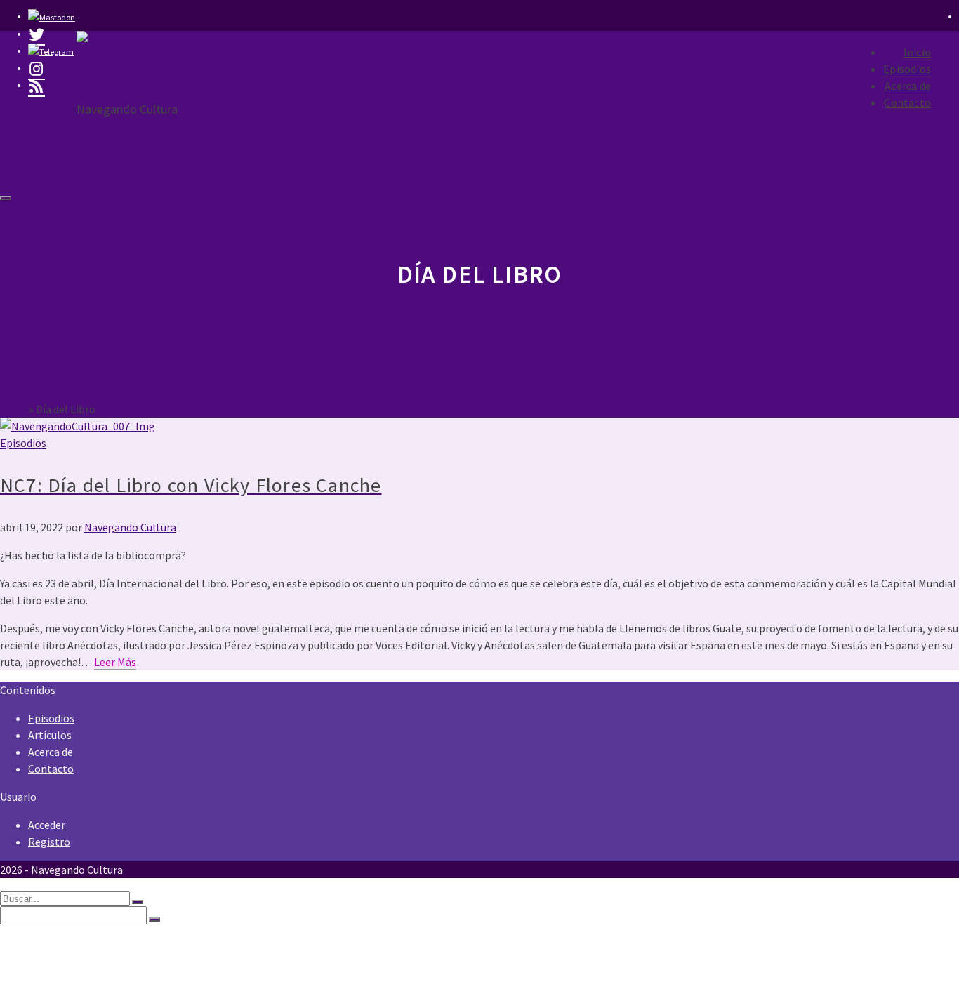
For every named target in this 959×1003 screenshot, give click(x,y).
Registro (49, 842)
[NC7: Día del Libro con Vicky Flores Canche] (479, 426)
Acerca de (908, 86)
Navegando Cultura (130, 527)
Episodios (907, 69)
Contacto (907, 102)
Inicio (917, 52)
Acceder (46, 825)
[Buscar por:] (66, 898)
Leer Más (115, 662)
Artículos (50, 735)
